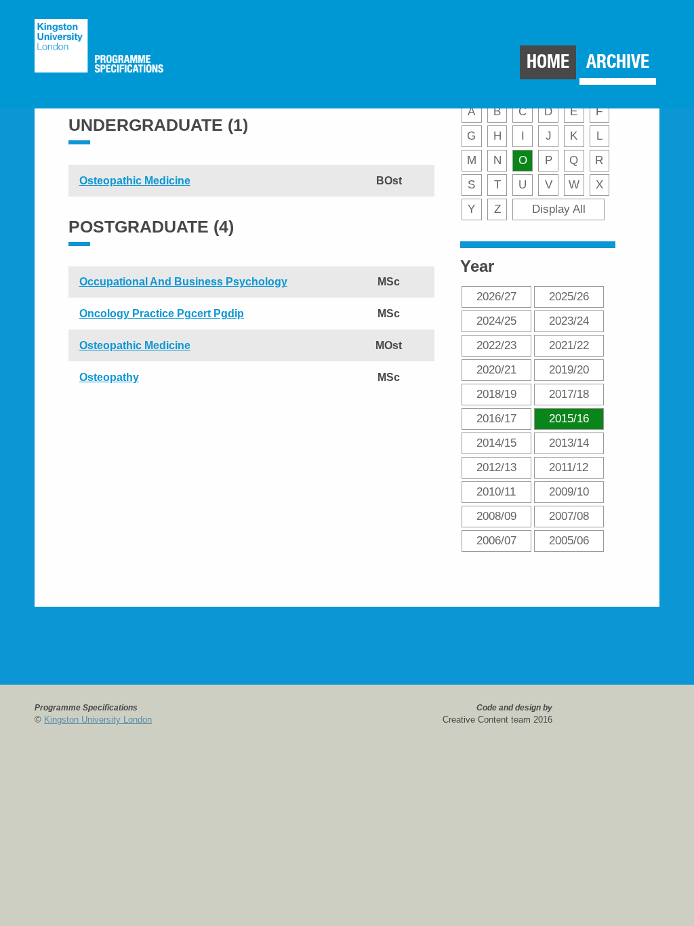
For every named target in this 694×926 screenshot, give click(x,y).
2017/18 (569, 394)
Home (548, 61)
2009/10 (569, 491)
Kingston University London (98, 719)
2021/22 (569, 345)
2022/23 (496, 345)
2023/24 (569, 320)
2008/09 (496, 516)
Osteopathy (109, 377)
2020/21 (496, 369)
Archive (617, 61)
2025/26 (569, 296)
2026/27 (496, 296)
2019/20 (569, 369)
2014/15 (496, 442)
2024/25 (496, 320)
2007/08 (569, 516)
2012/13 (496, 467)
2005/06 (569, 540)
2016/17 (496, 418)
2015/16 (569, 418)
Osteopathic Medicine (134, 180)
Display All (559, 209)
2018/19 (496, 394)
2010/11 (496, 491)
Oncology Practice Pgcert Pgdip (161, 313)
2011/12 (568, 467)
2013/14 (569, 442)
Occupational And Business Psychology (183, 281)
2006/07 (496, 540)
